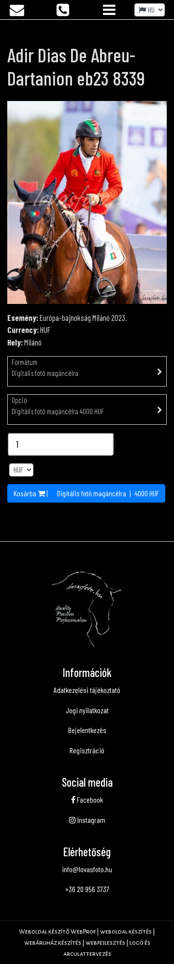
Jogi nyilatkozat (87, 710)
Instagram (90, 819)
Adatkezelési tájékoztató (87, 689)
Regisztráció (87, 750)
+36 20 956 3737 (87, 888)
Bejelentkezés (87, 729)
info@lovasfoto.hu (87, 869)
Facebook (89, 799)
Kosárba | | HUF (86, 493)
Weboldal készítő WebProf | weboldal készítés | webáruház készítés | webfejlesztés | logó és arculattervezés (87, 942)
